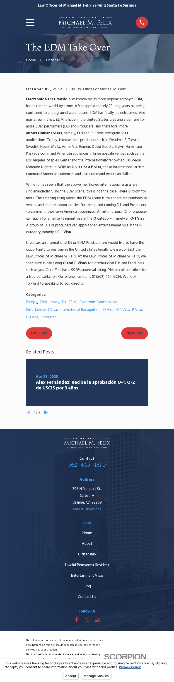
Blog (87, 586)
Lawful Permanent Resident (87, 565)
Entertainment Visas (87, 576)
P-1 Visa (32, 317)
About (87, 544)
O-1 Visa (122, 310)
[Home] (85, 22)
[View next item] (46, 412)
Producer (48, 317)
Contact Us (87, 597)
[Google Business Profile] (97, 619)
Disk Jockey (49, 302)
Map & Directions (87, 509)
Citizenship (87, 554)
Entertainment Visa (41, 310)
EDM (73, 302)
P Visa (137, 310)
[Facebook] (76, 619)
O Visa (108, 310)
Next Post (134, 333)
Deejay (31, 302)
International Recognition (80, 310)
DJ (64, 302)
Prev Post (39, 333)
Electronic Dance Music (98, 302)
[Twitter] (86, 619)
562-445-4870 (87, 464)
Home (87, 533)
